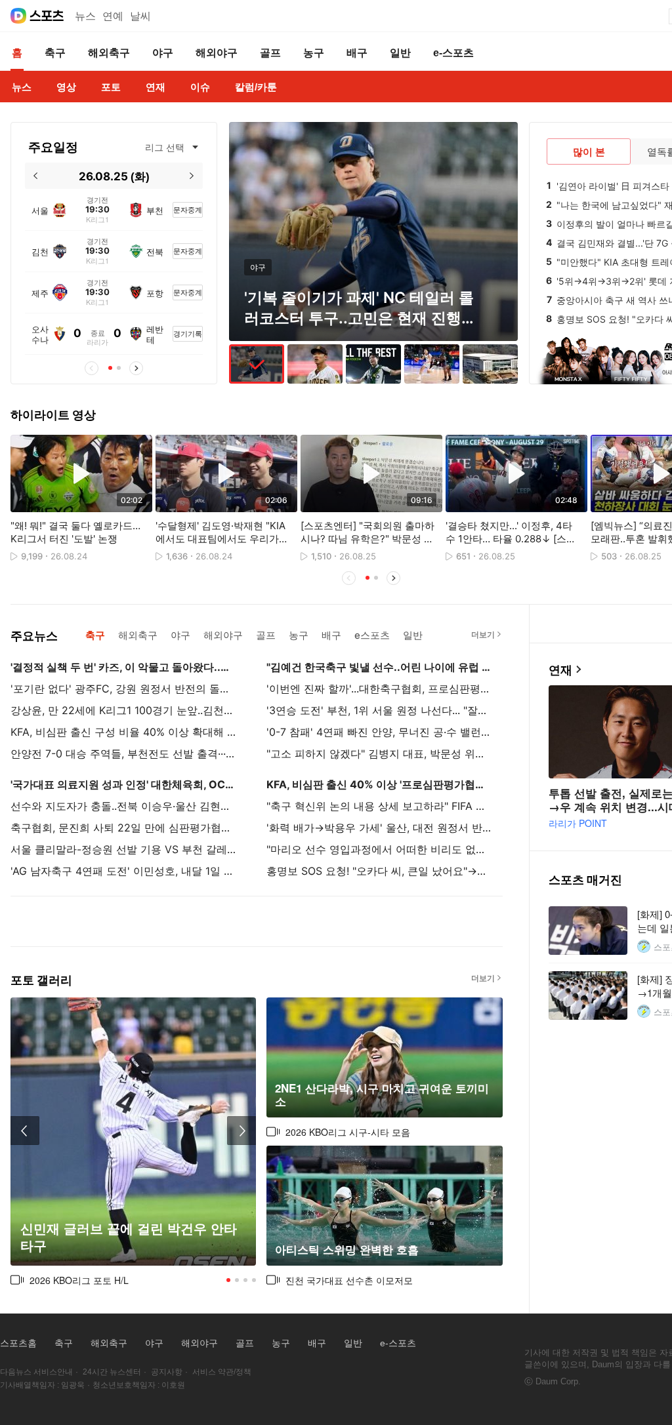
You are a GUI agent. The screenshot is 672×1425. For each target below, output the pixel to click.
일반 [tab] (413, 635)
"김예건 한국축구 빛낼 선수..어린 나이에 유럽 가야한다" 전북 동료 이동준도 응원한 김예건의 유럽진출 (380, 666)
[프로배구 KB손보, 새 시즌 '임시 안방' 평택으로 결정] (490, 364)
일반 (353, 1343)
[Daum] (18, 16)
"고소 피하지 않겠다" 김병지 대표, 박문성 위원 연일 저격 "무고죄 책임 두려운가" (380, 753)
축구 (63, 1343)
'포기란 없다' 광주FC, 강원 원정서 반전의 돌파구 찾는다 (124, 688)
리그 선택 (164, 147)
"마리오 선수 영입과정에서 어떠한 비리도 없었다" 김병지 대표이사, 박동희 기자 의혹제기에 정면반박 (380, 849)
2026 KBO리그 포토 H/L (79, 1280)
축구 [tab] (95, 635)
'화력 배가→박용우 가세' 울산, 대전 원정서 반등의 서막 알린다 (380, 827)
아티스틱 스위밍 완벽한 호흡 (347, 1249)
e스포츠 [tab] (372, 635)
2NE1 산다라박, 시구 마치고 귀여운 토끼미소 (382, 1094)
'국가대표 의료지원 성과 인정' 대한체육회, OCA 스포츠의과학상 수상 (124, 784)
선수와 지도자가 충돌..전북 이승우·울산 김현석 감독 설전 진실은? (124, 806)
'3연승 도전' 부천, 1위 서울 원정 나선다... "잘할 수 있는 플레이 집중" (380, 710)
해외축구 (109, 1343)
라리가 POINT (578, 823)
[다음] (192, 176)
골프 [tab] (266, 635)
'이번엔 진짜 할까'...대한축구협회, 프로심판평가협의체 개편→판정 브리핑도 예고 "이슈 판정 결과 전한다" (380, 688)
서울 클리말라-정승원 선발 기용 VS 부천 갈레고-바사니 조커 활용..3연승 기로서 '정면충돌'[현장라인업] (124, 849)
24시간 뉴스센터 (112, 1371)
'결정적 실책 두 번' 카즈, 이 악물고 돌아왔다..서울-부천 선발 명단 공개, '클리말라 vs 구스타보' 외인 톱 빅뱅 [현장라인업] (124, 666)
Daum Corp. (558, 1381)
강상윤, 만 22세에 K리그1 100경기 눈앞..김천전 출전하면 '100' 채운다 (124, 710)
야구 (154, 1343)
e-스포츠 (398, 1343)
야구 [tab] (180, 635)
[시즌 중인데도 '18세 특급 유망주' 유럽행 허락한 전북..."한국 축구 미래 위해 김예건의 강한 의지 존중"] (373, 364)
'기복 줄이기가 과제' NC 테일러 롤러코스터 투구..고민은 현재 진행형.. (359, 318)
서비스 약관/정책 (221, 1371)
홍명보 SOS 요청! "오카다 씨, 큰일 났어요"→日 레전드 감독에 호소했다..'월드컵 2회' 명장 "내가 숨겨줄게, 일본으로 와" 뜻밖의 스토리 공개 (380, 870)
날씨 (140, 16)
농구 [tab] (298, 635)
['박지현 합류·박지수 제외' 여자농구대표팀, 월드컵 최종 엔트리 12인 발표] (431, 364)
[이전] (36, 176)
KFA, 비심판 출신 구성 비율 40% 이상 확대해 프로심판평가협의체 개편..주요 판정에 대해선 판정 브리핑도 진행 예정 (124, 731)
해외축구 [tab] (138, 635)
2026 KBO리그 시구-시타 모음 (347, 1131)
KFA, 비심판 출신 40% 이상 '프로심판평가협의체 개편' (380, 784)
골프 (245, 1343)
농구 (281, 1343)
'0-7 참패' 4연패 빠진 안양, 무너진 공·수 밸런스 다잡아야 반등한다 (380, 731)
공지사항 (166, 1371)
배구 (317, 1343)
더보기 (483, 634)
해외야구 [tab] (223, 635)
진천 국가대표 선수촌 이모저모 (349, 1280)
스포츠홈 (18, 1343)
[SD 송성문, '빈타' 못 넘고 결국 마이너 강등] (315, 364)
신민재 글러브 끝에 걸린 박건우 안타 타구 (128, 1237)
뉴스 (85, 16)
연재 (560, 670)
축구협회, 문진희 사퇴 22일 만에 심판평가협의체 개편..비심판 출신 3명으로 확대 (124, 827)
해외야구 (199, 1343)
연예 (112, 16)
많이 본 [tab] (589, 152)
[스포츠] (47, 16)
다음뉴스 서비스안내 (36, 1371)
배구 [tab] (331, 635)
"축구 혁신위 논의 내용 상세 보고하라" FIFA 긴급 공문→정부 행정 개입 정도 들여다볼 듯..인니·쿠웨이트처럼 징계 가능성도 (380, 806)
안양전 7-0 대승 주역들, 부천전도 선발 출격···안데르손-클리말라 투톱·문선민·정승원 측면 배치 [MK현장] (124, 753)
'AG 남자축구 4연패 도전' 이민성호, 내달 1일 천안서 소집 (124, 870)
